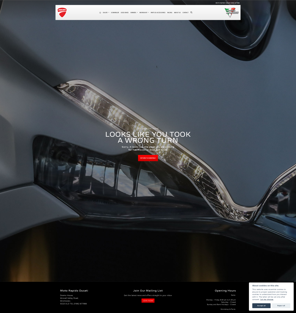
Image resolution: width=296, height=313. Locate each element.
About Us (177, 13)
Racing (169, 13)
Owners (133, 13)
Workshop (144, 13)
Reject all (281, 306)
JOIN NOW (148, 300)
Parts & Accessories (158, 13)
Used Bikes (125, 13)
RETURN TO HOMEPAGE (148, 158)
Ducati (105, 13)
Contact (186, 13)
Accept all (261, 306)
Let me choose (266, 299)
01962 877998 (235, 3)
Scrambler (115, 13)
